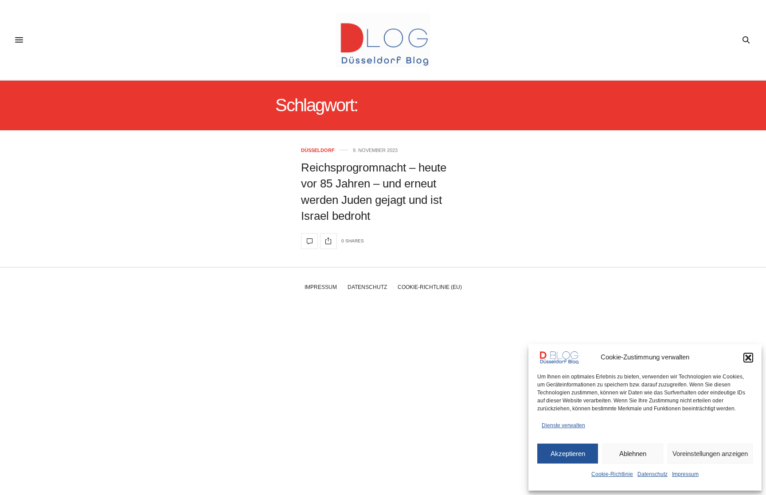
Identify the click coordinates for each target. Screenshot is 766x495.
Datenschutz (652, 474)
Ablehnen (632, 453)
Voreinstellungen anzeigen (710, 453)
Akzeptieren (568, 453)
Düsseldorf (318, 150)
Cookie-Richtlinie (612, 474)
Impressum (685, 474)
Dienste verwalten (563, 425)
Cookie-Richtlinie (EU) (430, 287)
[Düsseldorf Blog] (383, 39)
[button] (748, 357)
